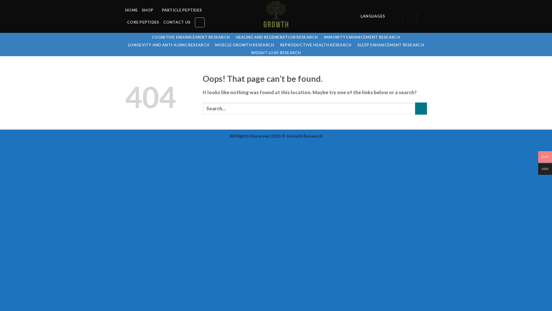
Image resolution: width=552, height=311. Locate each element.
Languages (373, 16)
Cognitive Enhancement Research (191, 37)
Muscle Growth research (244, 45)
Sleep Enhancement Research (390, 45)
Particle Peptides (182, 10)
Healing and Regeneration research (277, 37)
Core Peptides (143, 22)
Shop (147, 10)
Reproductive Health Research (316, 45)
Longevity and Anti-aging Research (168, 45)
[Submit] (421, 108)
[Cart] (424, 16)
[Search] (200, 22)
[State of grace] (276, 16)
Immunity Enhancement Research (362, 37)
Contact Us (177, 22)
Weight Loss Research (276, 52)
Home (131, 10)
